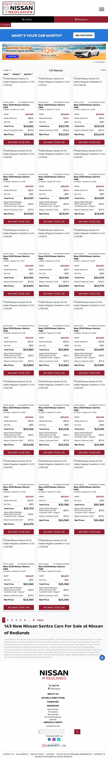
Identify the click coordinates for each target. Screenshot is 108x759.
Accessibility (22, 754)
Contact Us (8, 754)
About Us (53, 694)
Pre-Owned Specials (53, 717)
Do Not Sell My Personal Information (74, 754)
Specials (53, 719)
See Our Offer (83, 35)
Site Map (50, 754)
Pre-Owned (53, 712)
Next (40, 620)
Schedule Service (53, 726)
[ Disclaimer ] (99, 62)
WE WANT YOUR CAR (18, 142)
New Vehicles (52, 709)
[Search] (77, 731)
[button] (102, 657)
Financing (53, 702)
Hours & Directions (53, 698)
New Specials (53, 714)
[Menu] (101, 10)
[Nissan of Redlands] (18, 7)
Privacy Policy (38, 754)
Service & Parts (53, 722)
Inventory (53, 706)
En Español (5, 25)
